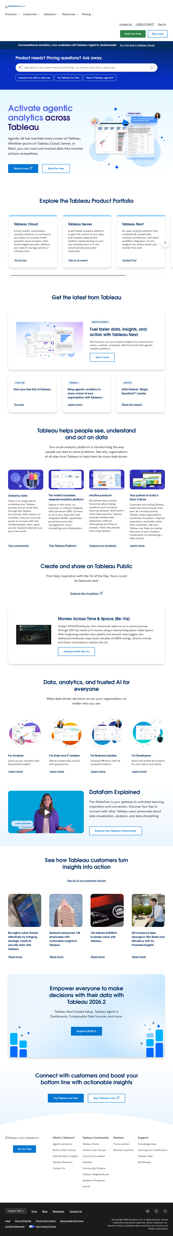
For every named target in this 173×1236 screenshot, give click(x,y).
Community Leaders (94, 1156)
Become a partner (123, 1150)
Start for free (133, 34)
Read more (15, 957)
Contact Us (59, 1168)
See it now (102, 357)
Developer (58, 1211)
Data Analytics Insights (65, 1156)
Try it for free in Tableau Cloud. (137, 45)
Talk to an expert (78, 260)
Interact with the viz (76, 651)
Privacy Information (46, 1220)
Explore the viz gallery (84, 593)
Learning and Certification (152, 1150)
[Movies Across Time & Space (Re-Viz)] (33, 635)
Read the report (132, 404)
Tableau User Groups (94, 1150)
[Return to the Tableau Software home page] (18, 6)
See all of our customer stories (86, 880)
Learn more (75, 404)
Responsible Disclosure (71, 1220)
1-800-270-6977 (144, 24)
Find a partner (121, 1143)
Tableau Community (96, 1137)
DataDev (87, 1162)
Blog (44, 1211)
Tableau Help (145, 1156)
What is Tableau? (64, 1137)
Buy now (157, 34)
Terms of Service (23, 1220)
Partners (118, 1137)
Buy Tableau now (104, 1098)
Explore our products (103, 545)
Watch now (21, 168)
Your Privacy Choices (46, 1226)
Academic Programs (94, 1180)
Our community (18, 545)
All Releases (144, 1162)
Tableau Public (91, 1143)
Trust (34, 1211)
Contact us (125, 24)
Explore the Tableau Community (115, 831)
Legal (7, 1220)
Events (86, 1186)
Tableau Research (63, 1162)
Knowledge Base (147, 1143)
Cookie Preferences (15, 1226)
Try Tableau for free (66, 1098)
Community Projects (94, 1168)
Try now (19, 404)
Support (143, 1137)
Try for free (20, 260)
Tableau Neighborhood (96, 1174)
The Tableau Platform (62, 545)
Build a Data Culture (64, 1150)
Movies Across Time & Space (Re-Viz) (94, 618)
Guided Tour (129, 260)
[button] (165, 242)
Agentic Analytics (62, 1143)
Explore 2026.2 (86, 1031)
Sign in (162, 24)
